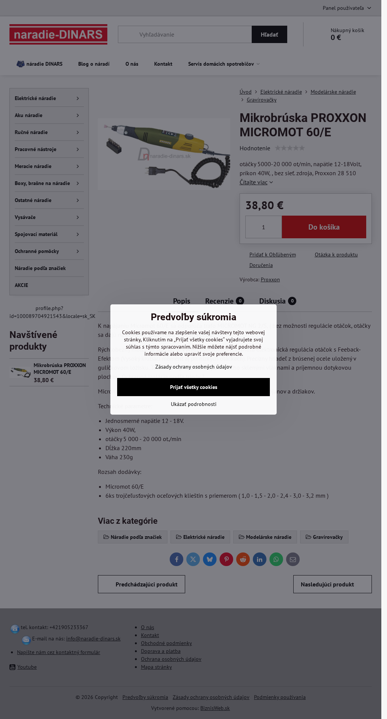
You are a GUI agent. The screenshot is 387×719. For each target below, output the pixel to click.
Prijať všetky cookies (193, 387)
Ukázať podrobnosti (194, 404)
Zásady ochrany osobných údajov (193, 366)
